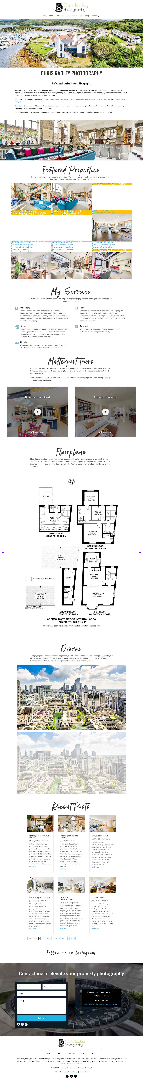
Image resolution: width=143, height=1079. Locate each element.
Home (44, 16)
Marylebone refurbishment (67, 898)
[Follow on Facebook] (18, 1024)
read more (32, 866)
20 (59, 938)
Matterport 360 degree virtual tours (89, 99)
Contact (94, 16)
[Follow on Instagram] (26, 1024)
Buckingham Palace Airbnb (69, 836)
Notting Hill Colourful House (39, 836)
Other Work (71, 16)
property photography (51, 99)
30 (63, 938)
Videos (82, 307)
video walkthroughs (67, 99)
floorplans (108, 99)
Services (59, 16)
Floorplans (24, 342)
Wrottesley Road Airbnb (40, 897)
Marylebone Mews (100, 835)
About (51, 16)
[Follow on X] (22, 1024)
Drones (23, 326)
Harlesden (42, 901)
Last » (73, 938)
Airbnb (72, 841)
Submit (42, 1018)
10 (56, 938)
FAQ (81, 16)
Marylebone (74, 903)
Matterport (84, 326)
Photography (25, 307)
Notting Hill (104, 901)
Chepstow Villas (99, 897)
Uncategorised (45, 841)
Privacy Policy (84, 1072)
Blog (87, 16)
